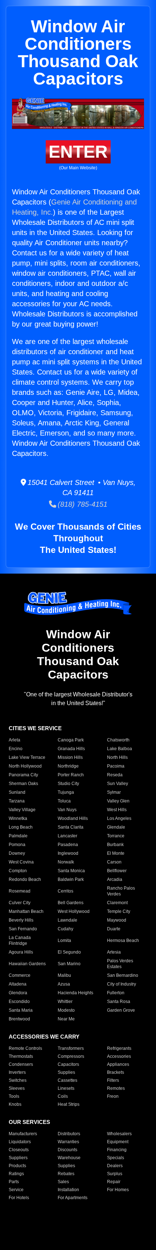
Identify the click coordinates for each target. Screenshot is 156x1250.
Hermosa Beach (123, 940)
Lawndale (67, 920)
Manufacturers (23, 1133)
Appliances (118, 1064)
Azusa (64, 984)
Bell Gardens (70, 902)
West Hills (117, 809)
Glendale (116, 827)
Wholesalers (119, 1133)
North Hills (117, 757)
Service (16, 1189)
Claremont (117, 902)
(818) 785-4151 (81, 504)
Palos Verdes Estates (120, 963)
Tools (14, 1096)
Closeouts (19, 1149)
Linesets (66, 1088)
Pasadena (68, 844)
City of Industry (121, 984)
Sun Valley (117, 783)
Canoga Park (71, 740)
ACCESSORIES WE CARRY (44, 1036)
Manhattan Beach (26, 911)
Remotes (116, 1088)
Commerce (19, 975)
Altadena (17, 984)
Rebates (66, 1173)
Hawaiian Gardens (27, 963)
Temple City (118, 911)
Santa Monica (71, 870)
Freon (113, 1096)
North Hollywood (25, 766)
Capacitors (68, 1064)
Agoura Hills (21, 952)
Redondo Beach (25, 879)
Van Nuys (67, 809)
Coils (63, 1096)
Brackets (115, 1072)
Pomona (17, 844)
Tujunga (66, 792)
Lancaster (67, 835)
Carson (114, 862)
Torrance (115, 835)
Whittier (65, 1001)
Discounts (67, 1149)
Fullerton (115, 992)
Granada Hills (71, 748)
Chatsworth (118, 740)
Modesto (66, 1010)
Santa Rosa (118, 1001)
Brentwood (19, 1019)
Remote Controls (25, 1048)
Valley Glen (118, 801)
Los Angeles (119, 818)
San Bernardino (122, 975)
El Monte (115, 853)
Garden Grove (121, 1010)
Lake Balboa (119, 748)
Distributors (69, 1133)
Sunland (17, 792)
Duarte (113, 928)
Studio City (68, 783)
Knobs (15, 1104)
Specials (115, 1157)
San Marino (69, 963)
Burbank (115, 844)
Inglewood (68, 853)
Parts (14, 1181)
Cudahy (65, 928)
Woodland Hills (73, 818)
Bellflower (117, 870)
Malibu (64, 975)
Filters (113, 1080)
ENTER (78, 151)
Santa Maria (21, 1010)
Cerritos (65, 891)
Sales (63, 1181)
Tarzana (17, 801)
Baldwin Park (71, 879)
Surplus (114, 1173)
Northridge (68, 766)
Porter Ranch (71, 774)
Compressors (71, 1056)
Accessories (119, 1056)
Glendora (18, 992)
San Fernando (23, 928)
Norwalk (66, 862)
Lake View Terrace (27, 757)
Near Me (66, 1019)
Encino (15, 748)
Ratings (16, 1173)
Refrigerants (119, 1048)
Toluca (64, 801)
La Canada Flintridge (20, 940)
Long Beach (21, 827)
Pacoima (115, 766)
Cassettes (67, 1080)
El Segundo (69, 952)
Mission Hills (70, 757)
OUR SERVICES (29, 1122)
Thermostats (21, 1056)
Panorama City (23, 774)
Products (17, 1165)
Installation (68, 1189)
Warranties (68, 1141)
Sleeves (17, 1088)
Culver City (19, 902)
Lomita (64, 940)
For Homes (118, 1189)
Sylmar (114, 792)
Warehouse (69, 1157)
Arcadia (114, 879)
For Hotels (19, 1197)
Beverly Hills (21, 920)
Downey (17, 853)
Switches (17, 1080)
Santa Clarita (70, 827)
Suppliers (18, 1157)
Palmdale (18, 835)
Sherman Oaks (23, 783)
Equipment (117, 1141)
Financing (117, 1149)
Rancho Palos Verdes (121, 891)
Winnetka (18, 818)
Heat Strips (68, 1104)
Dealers (115, 1165)
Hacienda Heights (75, 992)
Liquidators (20, 1141)
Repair (113, 1181)
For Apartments (72, 1197)
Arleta (14, 740)
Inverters (17, 1072)
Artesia (114, 952)
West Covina (21, 862)
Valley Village (22, 809)
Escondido (19, 1001)
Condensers (21, 1064)
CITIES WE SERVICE (35, 728)
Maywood (116, 920)
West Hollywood (74, 911)
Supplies (66, 1072)
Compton (18, 870)
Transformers (71, 1048)
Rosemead (19, 891)
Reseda (115, 774)
